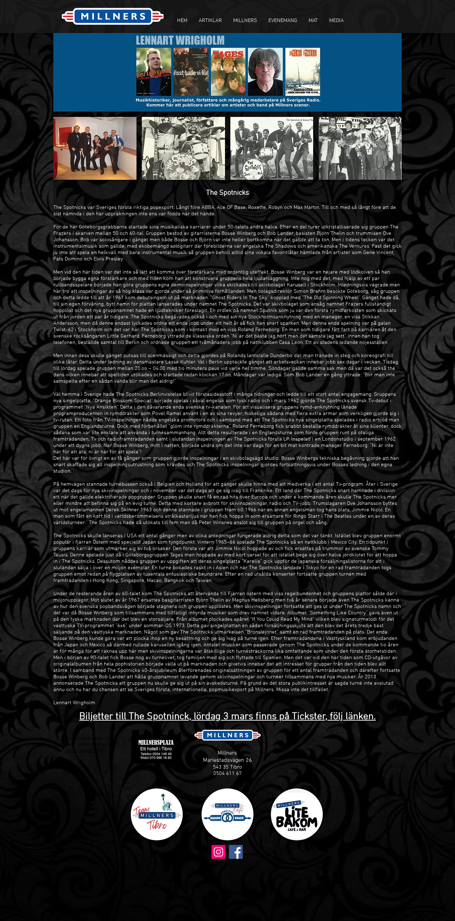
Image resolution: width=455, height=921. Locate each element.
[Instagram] (218, 852)
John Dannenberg (84, 751)
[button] (210, 20)
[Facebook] (236, 852)
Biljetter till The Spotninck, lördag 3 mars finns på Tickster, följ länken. (227, 717)
